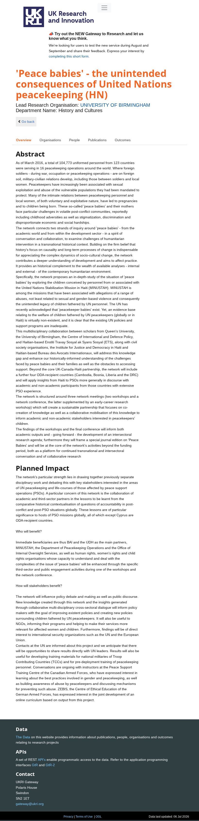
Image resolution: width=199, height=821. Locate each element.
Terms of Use (84, 816)
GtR (35, 765)
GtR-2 (50, 765)
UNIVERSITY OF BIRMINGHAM (115, 105)
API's (42, 760)
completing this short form (69, 56)
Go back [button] (28, 121)
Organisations (50, 140)
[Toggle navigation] (104, 8)
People (74, 140)
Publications (97, 140)
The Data (23, 737)
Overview (23, 140)
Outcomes (123, 140)
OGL (99, 816)
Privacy (68, 816)
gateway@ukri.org (30, 804)
